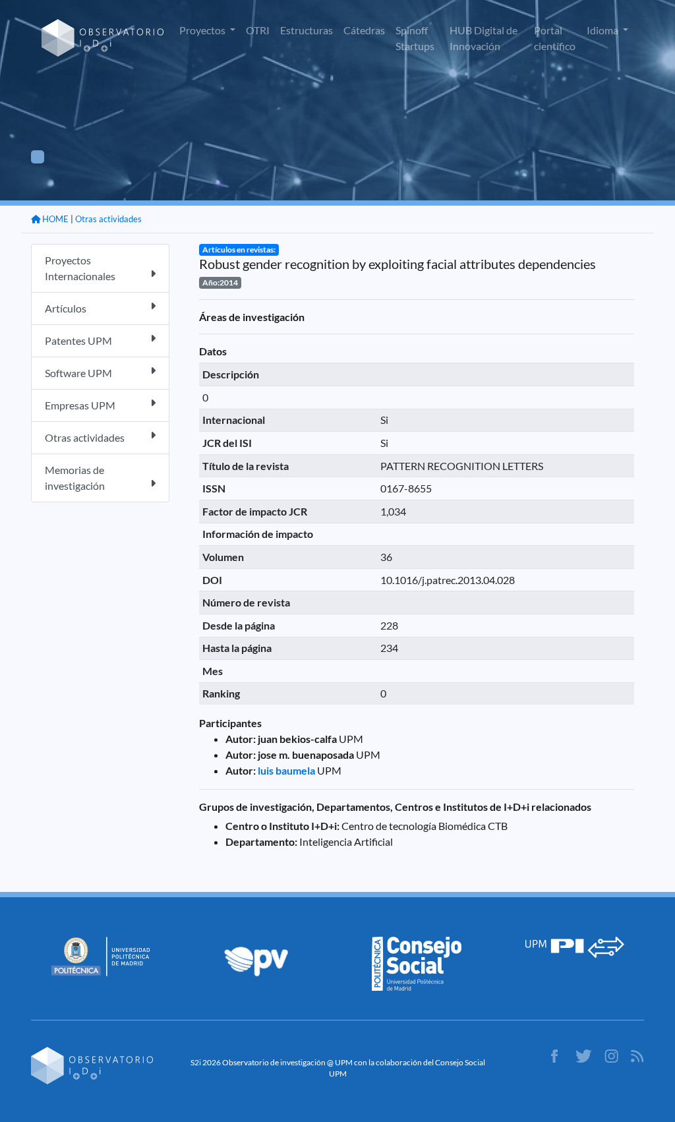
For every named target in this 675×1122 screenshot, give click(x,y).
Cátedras (364, 30)
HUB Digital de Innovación (483, 38)
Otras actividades (108, 219)
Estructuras (306, 30)
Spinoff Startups (415, 38)
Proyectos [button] (203, 30)
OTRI (258, 30)
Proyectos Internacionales (80, 268)
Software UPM (78, 373)
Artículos (65, 308)
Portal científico (554, 38)
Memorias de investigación (75, 477)
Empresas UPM (80, 405)
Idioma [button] (603, 30)
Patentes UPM (78, 340)
